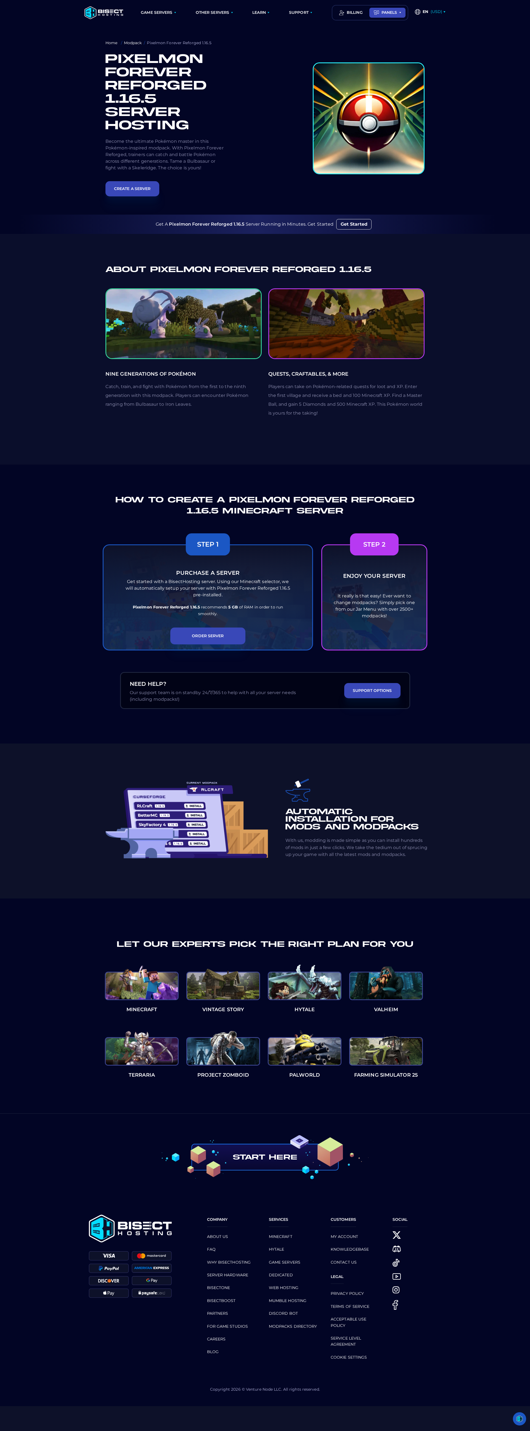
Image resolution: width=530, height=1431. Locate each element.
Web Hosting (283, 1287)
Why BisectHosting (229, 1262)
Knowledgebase (350, 1249)
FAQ (211, 1249)
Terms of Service (350, 1306)
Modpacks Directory (293, 1326)
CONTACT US (344, 1262)
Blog (213, 1351)
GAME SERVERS (156, 12)
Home (112, 42)
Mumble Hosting (287, 1300)
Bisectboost (221, 1300)
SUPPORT (299, 12)
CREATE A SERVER (132, 188)
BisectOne (218, 1287)
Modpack (133, 42)
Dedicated (281, 1274)
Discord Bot (283, 1313)
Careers (216, 1339)
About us (217, 1236)
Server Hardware (227, 1274)
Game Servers (284, 1262)
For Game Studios (227, 1326)
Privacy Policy (347, 1293)
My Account (344, 1236)
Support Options (372, 690)
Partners (217, 1313)
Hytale (276, 1249)
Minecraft (280, 1236)
